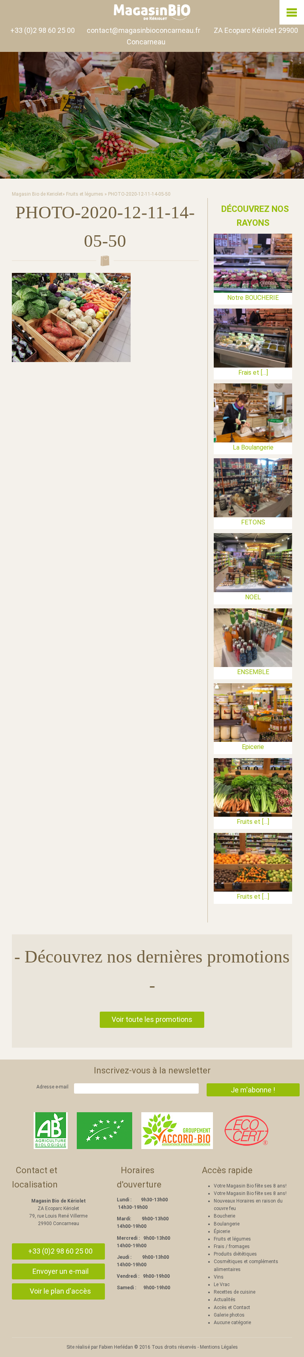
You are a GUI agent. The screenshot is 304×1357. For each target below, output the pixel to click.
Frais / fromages (232, 1246)
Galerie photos (229, 1315)
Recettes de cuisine (234, 1292)
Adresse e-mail (52, 1087)
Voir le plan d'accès (60, 1291)
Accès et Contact (232, 1307)
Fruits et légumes (84, 194)
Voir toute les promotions (152, 1019)
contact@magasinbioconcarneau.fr (143, 30)
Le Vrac (222, 1284)
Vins (219, 1277)
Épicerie (222, 1231)
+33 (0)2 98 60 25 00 (42, 30)
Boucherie (224, 1216)
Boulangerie (226, 1224)
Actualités (225, 1299)
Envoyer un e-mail (60, 1271)
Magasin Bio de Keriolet (37, 194)
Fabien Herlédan (116, 1347)
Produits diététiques (235, 1254)
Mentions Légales (219, 1347)
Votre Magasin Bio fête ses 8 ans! (250, 1186)
